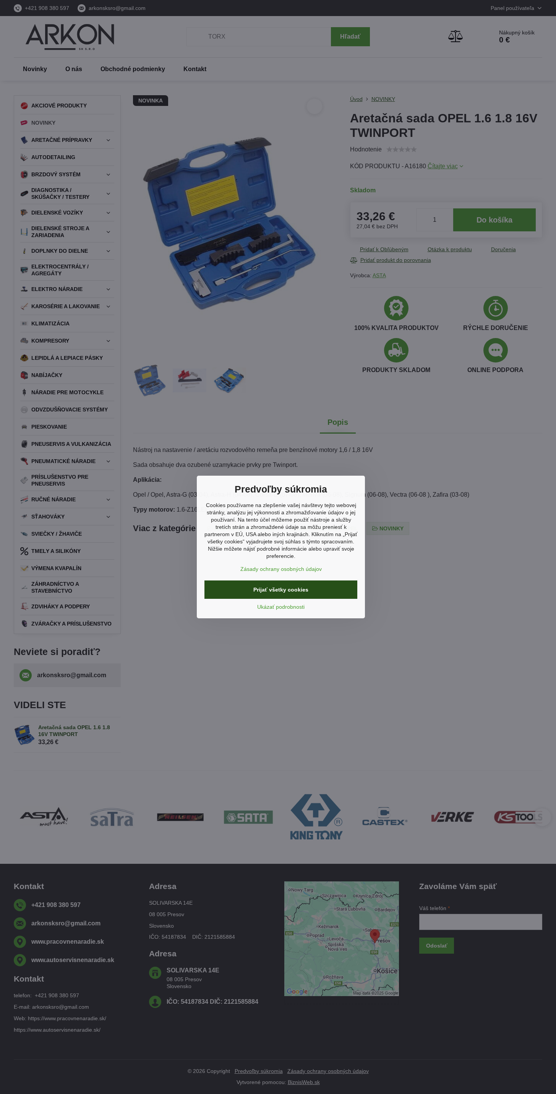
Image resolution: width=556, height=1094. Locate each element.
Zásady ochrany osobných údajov (281, 569)
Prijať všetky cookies (280, 590)
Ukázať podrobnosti (281, 607)
